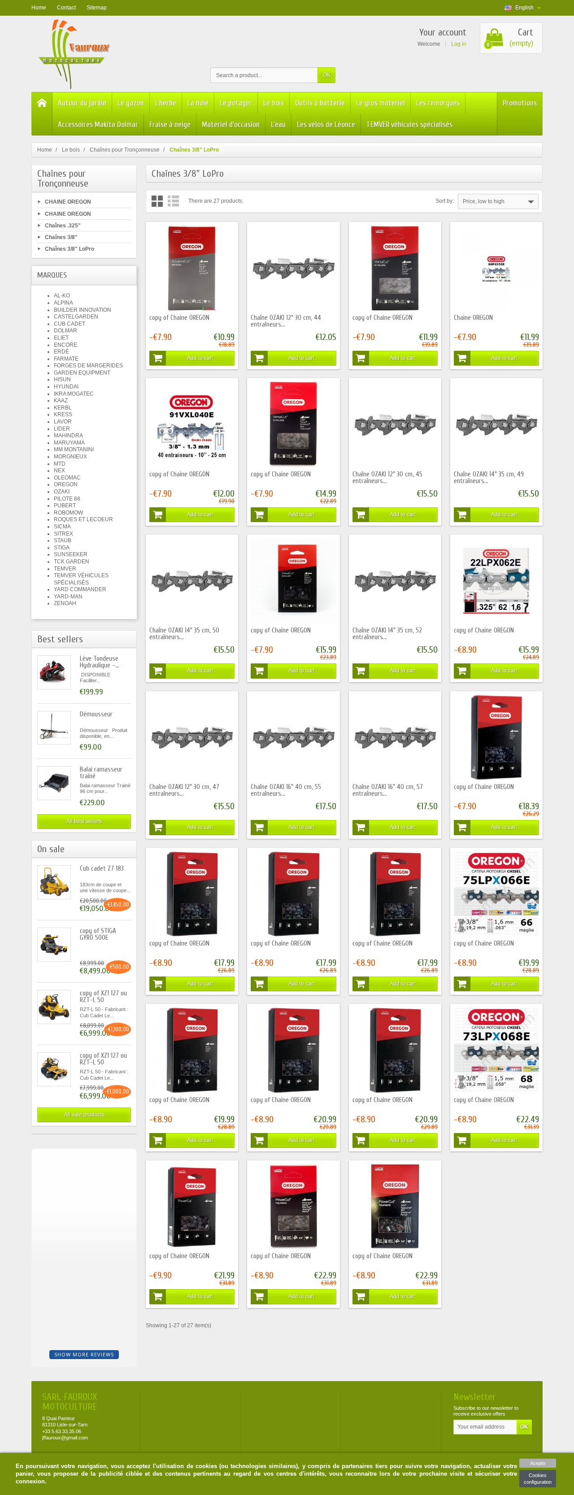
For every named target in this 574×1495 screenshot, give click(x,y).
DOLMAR (65, 330)
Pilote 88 (67, 499)
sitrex (63, 534)
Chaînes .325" (63, 225)
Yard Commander (80, 589)
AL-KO (62, 295)
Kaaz (61, 400)
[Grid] (157, 201)
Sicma (62, 526)
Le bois (273, 103)
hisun (62, 379)
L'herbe (165, 103)
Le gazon (130, 103)
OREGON (66, 484)
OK (326, 75)
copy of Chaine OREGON (179, 318)
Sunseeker (70, 554)
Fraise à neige (170, 124)
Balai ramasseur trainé (101, 773)
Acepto (537, 1463)
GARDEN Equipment (82, 373)
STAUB (62, 540)
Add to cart (200, 358)
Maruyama (69, 443)
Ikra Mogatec (74, 394)
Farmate (66, 359)
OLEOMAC (67, 478)
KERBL (63, 408)
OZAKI (62, 491)
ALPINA (63, 303)
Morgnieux (70, 456)
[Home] (42, 113)
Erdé (61, 352)
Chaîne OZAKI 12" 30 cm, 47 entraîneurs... (184, 790)
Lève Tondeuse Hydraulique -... (99, 662)
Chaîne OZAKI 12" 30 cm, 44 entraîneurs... (286, 321)
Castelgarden (76, 317)
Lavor (63, 421)
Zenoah (65, 603)
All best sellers (84, 821)
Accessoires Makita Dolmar (98, 124)
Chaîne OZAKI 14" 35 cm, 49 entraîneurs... (489, 478)
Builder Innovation (82, 310)
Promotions (520, 103)
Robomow (68, 513)
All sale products (84, 1114)
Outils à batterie (320, 103)
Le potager (236, 103)
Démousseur (96, 714)
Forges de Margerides (88, 365)
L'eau (278, 124)
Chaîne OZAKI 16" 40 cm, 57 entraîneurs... (387, 790)
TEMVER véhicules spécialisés (409, 124)
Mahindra (68, 435)
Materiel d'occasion (231, 124)
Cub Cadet (69, 324)
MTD (59, 464)
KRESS (63, 414)
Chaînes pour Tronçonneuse (62, 178)
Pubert (65, 505)
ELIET (61, 338)
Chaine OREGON (473, 318)
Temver (65, 569)
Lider (62, 429)
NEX (59, 470)
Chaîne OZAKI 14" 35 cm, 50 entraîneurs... (184, 634)
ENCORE (65, 345)
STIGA (62, 548)
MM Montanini (74, 449)
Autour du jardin (82, 103)
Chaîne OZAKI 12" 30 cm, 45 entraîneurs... (387, 478)
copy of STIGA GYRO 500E (98, 934)
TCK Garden (71, 561)
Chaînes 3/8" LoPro (69, 249)
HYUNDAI (66, 387)
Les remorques (438, 103)
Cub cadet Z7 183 (102, 868)
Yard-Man (68, 596)
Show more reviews (84, 1354)
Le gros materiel (380, 103)
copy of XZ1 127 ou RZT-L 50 (103, 996)
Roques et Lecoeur (83, 519)
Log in (458, 44)
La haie (198, 103)
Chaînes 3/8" (61, 237)
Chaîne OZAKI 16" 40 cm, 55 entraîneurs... (286, 790)
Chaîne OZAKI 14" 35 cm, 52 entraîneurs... (387, 634)
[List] (173, 201)
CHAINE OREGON (68, 202)
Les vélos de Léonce (326, 124)
